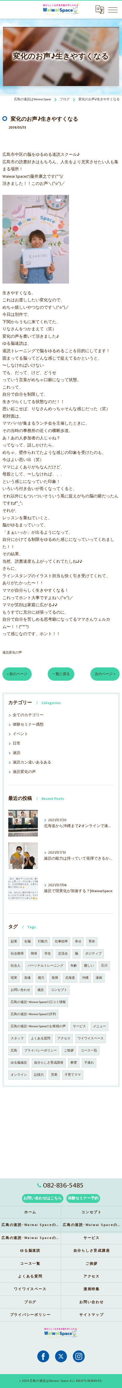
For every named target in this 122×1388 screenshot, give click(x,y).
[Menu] (112, 9)
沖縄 (85, 978)
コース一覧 (89, 1050)
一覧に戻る (61, 674)
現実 (14, 978)
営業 (54, 1075)
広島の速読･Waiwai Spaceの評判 (33, 1014)
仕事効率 (61, 941)
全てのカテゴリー (28, 715)
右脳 (27, 941)
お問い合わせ (20, 990)
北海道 (70, 978)
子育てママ (73, 1075)
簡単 (34, 953)
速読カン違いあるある (32, 762)
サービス (79, 1026)
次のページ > (105, 674)
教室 (73, 1062)
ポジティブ (93, 953)
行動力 (43, 941)
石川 (104, 965)
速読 (16, 753)
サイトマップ (91, 1315)
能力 (41, 978)
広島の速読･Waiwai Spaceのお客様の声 (38, 1026)
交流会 (63, 953)
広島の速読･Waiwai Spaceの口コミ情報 (38, 1002)
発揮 (55, 978)
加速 (27, 978)
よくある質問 (40, 1038)
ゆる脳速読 (19, 1062)
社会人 (15, 965)
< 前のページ (17, 674)
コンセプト (59, 990)
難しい (89, 965)
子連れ (89, 1062)
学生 (47, 953)
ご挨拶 (69, 1050)
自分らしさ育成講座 (48, 1062)
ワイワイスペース (91, 1038)
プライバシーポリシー (40, 1050)
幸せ (78, 941)
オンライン (19, 1075)
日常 (16, 743)
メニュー (99, 1026)
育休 (92, 941)
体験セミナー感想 (28, 724)
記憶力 (39, 1075)
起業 (14, 941)
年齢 (73, 965)
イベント (20, 734)
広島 (14, 1050)
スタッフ (17, 1038)
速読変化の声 (12, 652)
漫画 (99, 978)
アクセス (63, 1038)
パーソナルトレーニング (45, 965)
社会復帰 (17, 953)
